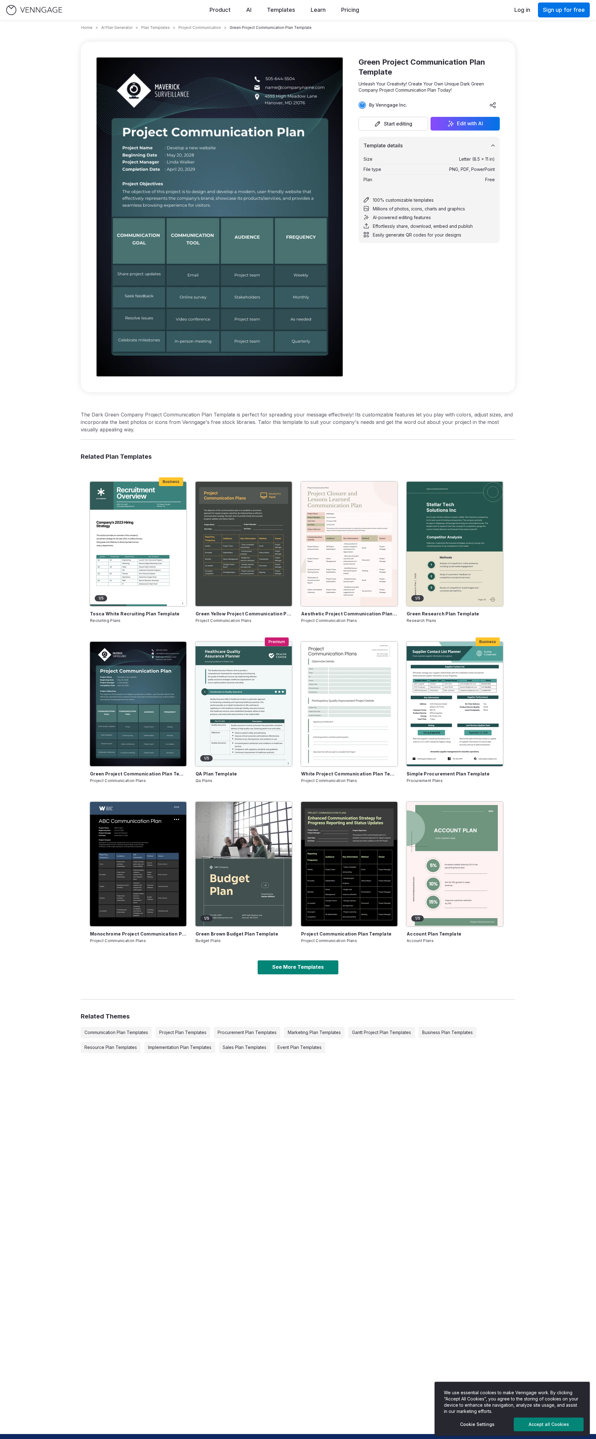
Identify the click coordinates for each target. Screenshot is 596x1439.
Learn (318, 10)
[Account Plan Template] (455, 864)
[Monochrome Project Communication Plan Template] (138, 864)
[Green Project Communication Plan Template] (138, 704)
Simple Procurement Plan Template (448, 773)
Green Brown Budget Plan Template (237, 933)
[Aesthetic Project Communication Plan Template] (349, 544)
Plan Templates (155, 27)
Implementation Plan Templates (179, 1047)
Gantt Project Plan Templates (381, 1032)
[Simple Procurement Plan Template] (455, 704)
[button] (393, 124)
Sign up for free (564, 10)
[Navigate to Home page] (34, 10)
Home (87, 27)
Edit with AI (470, 124)
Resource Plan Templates (110, 1047)
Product (220, 10)
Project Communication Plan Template (346, 933)
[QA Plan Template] (244, 704)
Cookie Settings (477, 1424)
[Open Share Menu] (493, 105)
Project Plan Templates (182, 1032)
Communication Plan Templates (116, 1032)
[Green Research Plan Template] (455, 544)
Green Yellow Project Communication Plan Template (244, 613)
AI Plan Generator (117, 27)
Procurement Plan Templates (247, 1032)
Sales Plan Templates (244, 1047)
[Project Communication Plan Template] (349, 864)
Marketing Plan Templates (314, 1032)
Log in (522, 10)
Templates (281, 10)
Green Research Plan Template (443, 613)
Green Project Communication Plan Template (138, 773)
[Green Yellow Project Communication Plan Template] (244, 544)
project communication (199, 27)
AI (248, 10)
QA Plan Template (216, 773)
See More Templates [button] (298, 967)
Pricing (350, 10)
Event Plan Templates (300, 1047)
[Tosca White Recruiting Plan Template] (138, 544)
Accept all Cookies (549, 1424)
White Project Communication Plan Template (349, 773)
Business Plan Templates (447, 1032)
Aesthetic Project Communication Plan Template (349, 613)
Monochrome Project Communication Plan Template (138, 933)
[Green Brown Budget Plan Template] (244, 864)
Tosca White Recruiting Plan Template (135, 613)
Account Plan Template (434, 933)
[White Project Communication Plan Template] (349, 704)
